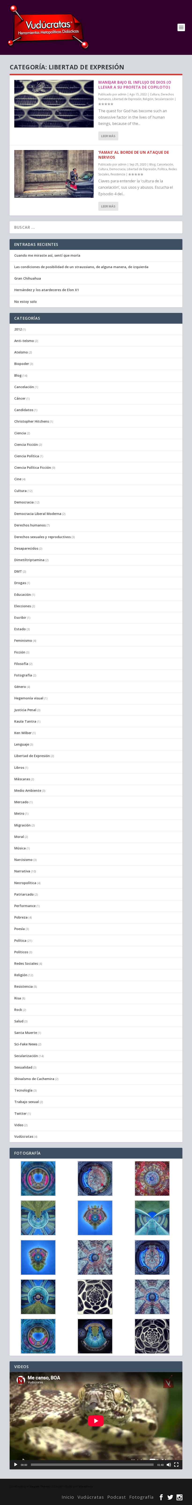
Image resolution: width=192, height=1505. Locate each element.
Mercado (21, 802)
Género (20, 686)
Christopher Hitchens (31, 421)
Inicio (68, 1497)
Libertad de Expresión (126, 99)
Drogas (20, 583)
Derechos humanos (30, 525)
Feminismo (23, 640)
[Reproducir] (15, 1464)
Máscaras (22, 779)
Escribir (20, 617)
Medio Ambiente (27, 790)
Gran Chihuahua (27, 278)
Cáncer (20, 398)
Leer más (108, 136)
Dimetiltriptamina (29, 560)
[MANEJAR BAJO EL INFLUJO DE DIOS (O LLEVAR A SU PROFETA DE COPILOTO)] (54, 104)
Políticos (21, 952)
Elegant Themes (40, 1486)
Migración (22, 825)
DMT (18, 571)
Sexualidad (23, 1067)
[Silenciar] (168, 1464)
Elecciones (22, 606)
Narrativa (22, 871)
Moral (19, 836)
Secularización (164, 99)
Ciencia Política (26, 456)
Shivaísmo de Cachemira (34, 1079)
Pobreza (21, 917)
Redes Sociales (26, 963)
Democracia (117, 169)
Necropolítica (25, 883)
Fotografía (23, 675)
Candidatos (23, 410)
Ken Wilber (23, 733)
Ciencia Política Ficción (32, 467)
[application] (96, 1420)
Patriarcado (24, 894)
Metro (19, 813)
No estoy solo (25, 301)
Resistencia (118, 174)
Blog (152, 164)
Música (20, 848)
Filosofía (21, 663)
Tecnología (23, 1090)
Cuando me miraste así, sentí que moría (47, 255)
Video (18, 1125)
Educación (22, 594)
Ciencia (20, 433)
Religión (148, 99)
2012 (18, 329)
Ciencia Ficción (26, 444)
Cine (17, 479)
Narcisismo (23, 859)
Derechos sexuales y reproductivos (42, 537)
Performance (25, 906)
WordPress (86, 1486)
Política (162, 169)
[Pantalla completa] (176, 1464)
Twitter (20, 1113)
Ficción (19, 652)
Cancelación (165, 164)
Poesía (19, 929)
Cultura (154, 94)
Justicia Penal (25, 710)
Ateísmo (21, 352)
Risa (17, 998)
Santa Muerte (25, 1032)
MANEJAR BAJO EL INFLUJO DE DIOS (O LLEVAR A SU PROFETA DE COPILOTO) (134, 85)
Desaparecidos (26, 548)
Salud (18, 1021)
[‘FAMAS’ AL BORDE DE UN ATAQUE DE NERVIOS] (54, 174)
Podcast (116, 1497)
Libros (19, 767)
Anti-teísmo (24, 340)
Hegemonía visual (28, 698)
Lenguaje (21, 744)
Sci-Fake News (25, 1044)
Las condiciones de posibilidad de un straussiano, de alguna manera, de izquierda (81, 267)
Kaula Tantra (25, 721)
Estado (20, 629)
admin (122, 94)
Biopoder (21, 363)
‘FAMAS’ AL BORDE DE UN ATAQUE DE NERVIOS (133, 155)
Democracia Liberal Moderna (37, 513)
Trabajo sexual (26, 1102)
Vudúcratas (23, 1136)
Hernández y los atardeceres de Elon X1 (46, 290)
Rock (18, 1009)
